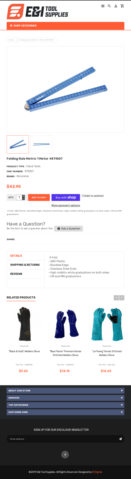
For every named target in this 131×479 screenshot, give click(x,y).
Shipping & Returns (25, 264)
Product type (15, 166)
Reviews (16, 274)
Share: (11, 239)
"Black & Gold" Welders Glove (24, 351)
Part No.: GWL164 (107, 364)
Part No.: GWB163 (65, 364)
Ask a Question (70, 228)
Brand (10, 176)
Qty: (11, 197)
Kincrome (23, 176)
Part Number (15, 171)
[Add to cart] (29, 334)
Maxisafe (24, 346)
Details (16, 255)
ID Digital (97, 472)
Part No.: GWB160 (24, 364)
